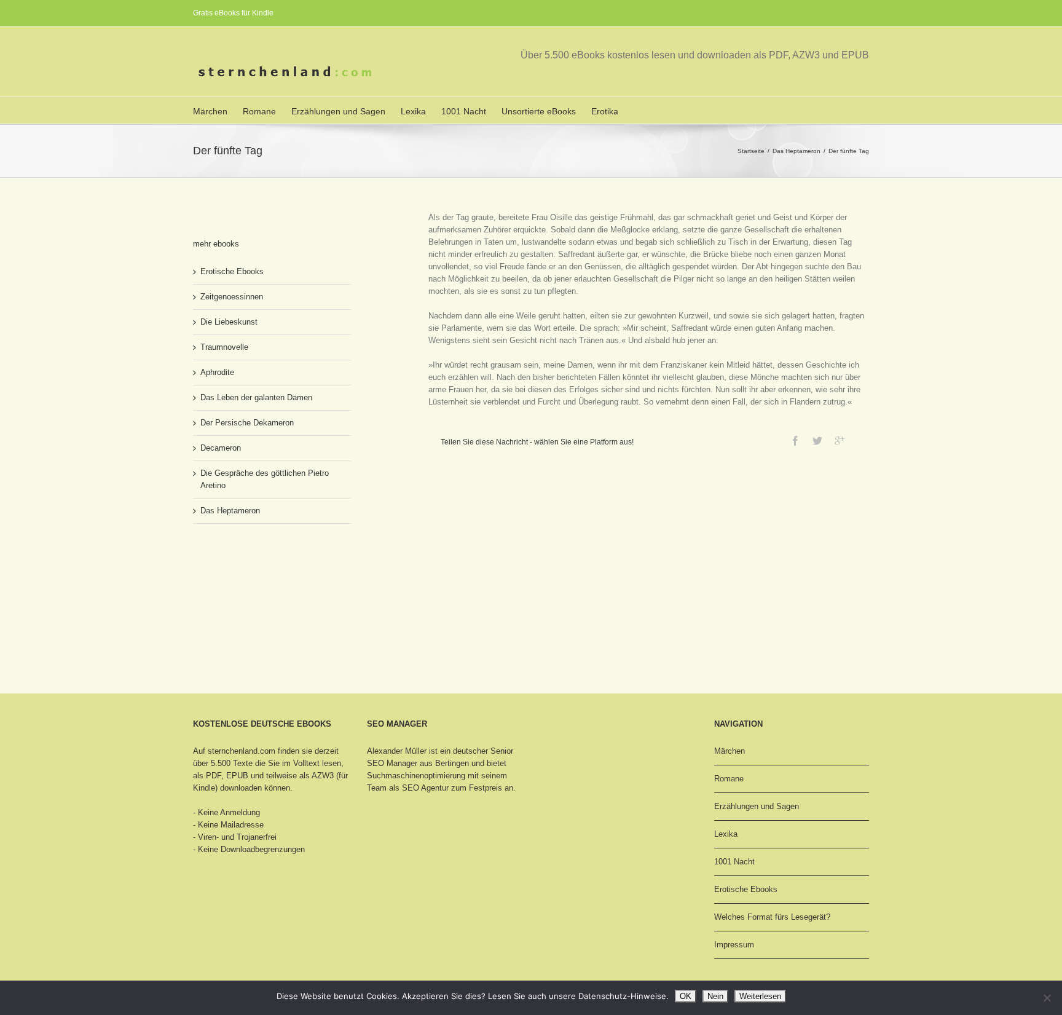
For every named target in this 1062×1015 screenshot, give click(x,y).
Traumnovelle (224, 347)
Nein (715, 996)
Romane (259, 111)
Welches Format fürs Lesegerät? (772, 917)
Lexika (413, 111)
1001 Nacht (463, 111)
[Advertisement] (254, 579)
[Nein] (1046, 998)
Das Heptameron (796, 151)
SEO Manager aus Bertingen (418, 763)
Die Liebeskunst (229, 321)
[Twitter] (817, 441)
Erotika (604, 111)
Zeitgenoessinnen (231, 296)
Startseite (751, 151)
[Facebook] (795, 441)
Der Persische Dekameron (247, 422)
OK (685, 996)
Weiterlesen (760, 996)
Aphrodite (217, 372)
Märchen (210, 111)
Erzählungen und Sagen (338, 111)
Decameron (220, 447)
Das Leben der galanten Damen (256, 397)
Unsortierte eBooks (539, 111)
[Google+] (839, 441)
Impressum (734, 944)
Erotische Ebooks (232, 271)
